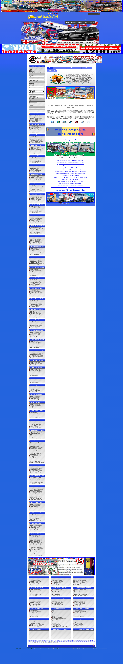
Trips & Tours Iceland (34, 445)
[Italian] (39, 641)
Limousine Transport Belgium (36, 211)
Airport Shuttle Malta (34, 388)
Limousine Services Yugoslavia (36, 141)
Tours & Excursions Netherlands (36, 241)
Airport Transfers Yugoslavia (36, 136)
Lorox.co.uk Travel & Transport (58, 619)
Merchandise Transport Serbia (36, 197)
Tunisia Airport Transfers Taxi (36, 492)
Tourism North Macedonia (35, 453)
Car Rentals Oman (34, 531)
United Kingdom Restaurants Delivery (59, 626)
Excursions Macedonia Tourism (36, 355)
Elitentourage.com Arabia (57, 620)
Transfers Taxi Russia (34, 126)
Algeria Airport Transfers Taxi (36, 491)
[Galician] (77, 640)
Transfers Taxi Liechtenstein (36, 460)
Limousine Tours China (78, 604)
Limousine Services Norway (35, 161)
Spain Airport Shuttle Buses (35, 313)
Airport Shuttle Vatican (34, 406)
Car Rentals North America (78, 584)
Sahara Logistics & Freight (35, 117)
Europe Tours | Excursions (35, 149)
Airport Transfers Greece (35, 536)
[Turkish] (45, 642)
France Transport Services (35, 421)
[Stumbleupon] (41, 635)
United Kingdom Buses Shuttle (36, 622)
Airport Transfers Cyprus (35, 369)
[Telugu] (42, 642)
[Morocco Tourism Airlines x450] (70, 98)
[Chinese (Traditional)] (57, 640)
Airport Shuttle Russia (34, 128)
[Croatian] (60, 640)
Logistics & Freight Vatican (35, 405)
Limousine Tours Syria (34, 518)
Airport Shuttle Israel (34, 506)
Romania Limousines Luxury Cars (37, 263)
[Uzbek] (51, 642)
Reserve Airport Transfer (57, 612)
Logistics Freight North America (79, 580)
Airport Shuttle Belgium (35, 208)
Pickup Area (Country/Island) (35, 72)
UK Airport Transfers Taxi (35, 535)
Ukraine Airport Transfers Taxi (36, 540)
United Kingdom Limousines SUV (37, 624)
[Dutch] (66, 640)
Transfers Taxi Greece (34, 290)
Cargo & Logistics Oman (35, 526)
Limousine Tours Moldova (35, 305)
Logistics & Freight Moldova (35, 302)
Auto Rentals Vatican (34, 407)
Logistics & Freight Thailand (35, 468)
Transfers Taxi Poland (34, 185)
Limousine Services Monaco (36, 399)
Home (67, 22)
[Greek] (83, 640)
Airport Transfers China (79, 600)
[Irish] (37, 641)
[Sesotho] (90, 641)
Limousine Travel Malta (35, 390)
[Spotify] (30, 637)
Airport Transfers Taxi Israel (35, 504)
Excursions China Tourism (79, 603)
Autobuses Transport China (79, 602)
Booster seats (32, 90)
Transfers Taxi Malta (34, 386)
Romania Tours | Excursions (36, 261)
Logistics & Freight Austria (35, 413)
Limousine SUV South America (80, 594)
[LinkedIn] (30, 635)
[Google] (36, 632)
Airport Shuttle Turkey (56, 603)
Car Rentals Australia (56, 582)
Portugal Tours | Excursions (35, 434)
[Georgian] (79, 640)
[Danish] (64, 640)
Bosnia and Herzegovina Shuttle (36, 447)
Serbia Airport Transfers (35, 554)
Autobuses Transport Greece (36, 292)
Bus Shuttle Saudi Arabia (35, 481)
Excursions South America (79, 591)
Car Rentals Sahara (34, 121)
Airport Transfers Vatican (35, 404)
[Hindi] (29, 641)
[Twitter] (33, 632)
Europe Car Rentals (34, 151)
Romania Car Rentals (34, 262)
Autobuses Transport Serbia (35, 198)
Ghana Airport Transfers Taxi (36, 497)
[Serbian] (88, 641)
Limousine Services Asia (35, 583)
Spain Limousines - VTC (35, 314)
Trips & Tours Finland (34, 169)
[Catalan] (48, 640)
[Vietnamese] (53, 642)
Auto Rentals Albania (34, 347)
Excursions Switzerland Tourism (36, 231)
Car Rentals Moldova (34, 306)
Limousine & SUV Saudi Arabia (36, 482)
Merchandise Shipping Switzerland (37, 228)
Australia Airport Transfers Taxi (58, 579)
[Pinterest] (46, 632)
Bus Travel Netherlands (35, 240)
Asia (63, 67)
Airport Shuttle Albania (34, 343)
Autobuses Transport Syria (35, 517)
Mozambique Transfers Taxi (35, 498)
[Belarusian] (44, 640)
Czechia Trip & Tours (34, 336)
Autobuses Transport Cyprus (36, 371)
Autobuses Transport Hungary (36, 324)
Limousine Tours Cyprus (35, 374)
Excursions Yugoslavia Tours (36, 140)
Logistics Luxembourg (34, 249)
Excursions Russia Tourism (35, 129)
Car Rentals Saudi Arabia (35, 483)
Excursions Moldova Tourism (36, 304)
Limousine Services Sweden (36, 179)
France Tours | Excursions (35, 424)
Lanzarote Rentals (77, 648)
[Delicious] (33, 635)
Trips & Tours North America (79, 582)
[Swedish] (38, 642)
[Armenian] (37, 640)
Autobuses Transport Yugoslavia (36, 139)
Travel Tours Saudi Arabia (35, 479)
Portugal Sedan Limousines (35, 435)
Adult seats (31, 85)
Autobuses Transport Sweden (36, 177)
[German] (81, 640)
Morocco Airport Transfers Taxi (36, 489)
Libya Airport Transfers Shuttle (36, 493)
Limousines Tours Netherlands (36, 242)
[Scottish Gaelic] (86, 641)
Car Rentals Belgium (34, 212)
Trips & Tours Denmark (35, 220)
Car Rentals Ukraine (34, 275)
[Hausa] (87, 640)
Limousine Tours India (78, 624)
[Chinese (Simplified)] (53, 640)
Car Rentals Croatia (34, 364)
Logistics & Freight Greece (35, 291)
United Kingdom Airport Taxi (35, 620)
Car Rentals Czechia (34, 335)
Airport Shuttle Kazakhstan (35, 444)
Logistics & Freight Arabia (35, 601)
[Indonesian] (35, 641)
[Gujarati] (85, 640)
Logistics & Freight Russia (35, 127)
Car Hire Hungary (33, 327)
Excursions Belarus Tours (35, 442)
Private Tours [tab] (32, 71)
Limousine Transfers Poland (35, 190)
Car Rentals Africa (33, 595)
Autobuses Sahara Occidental (36, 118)
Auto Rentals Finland (34, 171)
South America (52, 70)
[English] (29, 640)
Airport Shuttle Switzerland (35, 229)
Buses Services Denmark (35, 219)
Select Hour (31, 75)
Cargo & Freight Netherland (35, 239)
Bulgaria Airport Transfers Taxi (36, 539)
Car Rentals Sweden (34, 181)
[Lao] (49, 641)
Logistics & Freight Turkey (57, 601)
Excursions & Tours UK (35, 623)
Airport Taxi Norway (34, 157)
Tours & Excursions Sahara (35, 119)
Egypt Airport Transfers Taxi (35, 495)
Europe (78, 67)
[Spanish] (31, 642)
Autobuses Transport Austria (36, 414)
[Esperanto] (68, 640)
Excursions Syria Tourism (35, 520)
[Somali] (29, 642)
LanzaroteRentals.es (56, 623)
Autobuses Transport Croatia (36, 363)
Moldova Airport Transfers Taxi (36, 548)
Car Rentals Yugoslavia (35, 142)
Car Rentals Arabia (34, 605)
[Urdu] (49, 642)
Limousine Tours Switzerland (36, 233)
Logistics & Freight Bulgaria (35, 281)
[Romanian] (80, 641)
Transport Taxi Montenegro (35, 455)
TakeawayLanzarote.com (69, 648)
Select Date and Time (33, 97)
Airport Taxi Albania (34, 341)
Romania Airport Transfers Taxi (36, 258)
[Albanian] (33, 640)
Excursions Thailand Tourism (36, 472)
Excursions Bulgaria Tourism (36, 283)
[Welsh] (55, 642)
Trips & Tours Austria (34, 416)
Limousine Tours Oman (35, 529)
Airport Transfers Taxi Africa (35, 589)
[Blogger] (36, 635)
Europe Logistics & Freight (35, 153)
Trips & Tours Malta (34, 389)
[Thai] (44, 642)
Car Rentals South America (79, 593)
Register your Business (57, 617)
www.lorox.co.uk (35, 648)
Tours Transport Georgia (35, 459)
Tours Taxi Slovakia (34, 449)
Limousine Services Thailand (36, 470)
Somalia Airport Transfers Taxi (36, 499)
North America (87, 67)
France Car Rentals (34, 426)
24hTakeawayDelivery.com (57, 624)
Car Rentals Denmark (34, 222)
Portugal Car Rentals (34, 437)
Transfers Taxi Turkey (56, 600)
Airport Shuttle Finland (34, 168)
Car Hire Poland (33, 191)
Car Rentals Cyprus (34, 375)
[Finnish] (74, 640)
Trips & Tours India (78, 626)
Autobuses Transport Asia (35, 581)
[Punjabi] (78, 641)
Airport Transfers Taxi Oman (36, 525)
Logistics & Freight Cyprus (35, 370)
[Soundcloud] (41, 632)
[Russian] (82, 641)
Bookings (73, 22)
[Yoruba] (58, 642)
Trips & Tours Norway (34, 160)
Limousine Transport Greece (36, 295)
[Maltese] (57, 641)
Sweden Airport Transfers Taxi (36, 542)
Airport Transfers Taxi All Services (37, 462)
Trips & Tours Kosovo (34, 456)
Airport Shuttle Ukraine (34, 271)
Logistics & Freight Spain (35, 317)
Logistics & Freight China (79, 601)
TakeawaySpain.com (56, 625)
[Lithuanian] (52, 641)
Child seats (31, 95)
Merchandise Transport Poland (36, 186)
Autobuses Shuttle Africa (35, 591)
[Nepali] (65, 641)
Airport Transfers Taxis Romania (101, 648)
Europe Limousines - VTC (35, 150)
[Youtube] (38, 632)
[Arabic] (35, 640)
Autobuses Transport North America (80, 581)
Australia (70, 67)
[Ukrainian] (47, 642)
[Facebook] (30, 632)
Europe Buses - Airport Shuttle (36, 148)
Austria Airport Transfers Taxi (36, 543)
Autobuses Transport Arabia (35, 602)
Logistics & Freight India (79, 622)
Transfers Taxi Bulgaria (35, 279)
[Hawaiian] (89, 640)
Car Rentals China (78, 605)
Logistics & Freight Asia (35, 580)
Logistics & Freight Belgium (36, 207)
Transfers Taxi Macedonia (35, 352)
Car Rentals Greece (34, 296)
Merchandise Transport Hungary (36, 322)
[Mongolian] (63, 641)
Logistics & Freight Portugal (35, 438)
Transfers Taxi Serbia (34, 196)
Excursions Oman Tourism (35, 528)
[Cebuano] (50, 640)
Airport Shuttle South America (80, 589)
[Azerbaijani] (39, 640)
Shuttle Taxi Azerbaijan (34, 457)
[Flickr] (33, 637)
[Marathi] (61, 641)
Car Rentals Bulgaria (34, 285)
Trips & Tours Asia (34, 582)
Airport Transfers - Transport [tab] (36, 68)
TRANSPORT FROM (33, 80)
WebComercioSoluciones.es (43, 648)
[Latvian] (50, 641)
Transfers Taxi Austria (34, 412)
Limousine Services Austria (35, 417)
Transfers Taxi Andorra (34, 379)
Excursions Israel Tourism (35, 507)
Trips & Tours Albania (34, 345)
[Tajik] (40, 642)
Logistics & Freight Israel (35, 505)
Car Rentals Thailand (34, 471)
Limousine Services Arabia (35, 604)
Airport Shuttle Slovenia (35, 454)
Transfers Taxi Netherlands (35, 238)
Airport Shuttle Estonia (34, 450)
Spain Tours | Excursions (35, 312)
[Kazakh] (42, 641)
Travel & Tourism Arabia (35, 603)
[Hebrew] (92, 640)
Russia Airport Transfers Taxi (36, 538)
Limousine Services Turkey (57, 604)
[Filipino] (72, 640)
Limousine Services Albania (35, 346)
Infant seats (31, 92)
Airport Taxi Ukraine (34, 269)
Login (85, 22)
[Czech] (62, 640)
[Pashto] (70, 641)
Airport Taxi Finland (34, 167)
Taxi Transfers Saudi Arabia (35, 477)
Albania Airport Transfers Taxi (36, 553)
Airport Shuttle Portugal (35, 433)
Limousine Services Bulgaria (36, 284)
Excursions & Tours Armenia (36, 452)
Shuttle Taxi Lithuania (34, 446)
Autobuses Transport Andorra (36, 381)
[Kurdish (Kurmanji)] (47, 641)
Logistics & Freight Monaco (35, 397)
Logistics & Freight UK (34, 626)
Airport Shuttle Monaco (34, 398)
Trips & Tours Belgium (34, 210)
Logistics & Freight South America (81, 595)
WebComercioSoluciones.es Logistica (60, 622)
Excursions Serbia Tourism (35, 199)
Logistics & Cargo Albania (35, 342)
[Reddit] (38, 635)
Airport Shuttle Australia (57, 580)
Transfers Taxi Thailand (35, 467)
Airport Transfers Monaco (35, 396)
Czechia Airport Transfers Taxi (36, 551)
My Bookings (54, 613)
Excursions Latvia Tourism (35, 448)
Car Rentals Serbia (34, 202)
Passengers (31, 105)
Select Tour (31, 84)
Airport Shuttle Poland (34, 188)
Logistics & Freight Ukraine (35, 270)
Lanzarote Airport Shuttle (35, 461)
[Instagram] (44, 632)
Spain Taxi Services (34, 311)
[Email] (44, 635)
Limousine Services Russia (35, 131)
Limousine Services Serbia (35, 200)
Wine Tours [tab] (32, 70)
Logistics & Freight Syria (35, 515)
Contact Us (91, 22)
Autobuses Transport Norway (36, 158)
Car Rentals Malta (33, 391)
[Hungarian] (31, 641)
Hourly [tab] (31, 69)
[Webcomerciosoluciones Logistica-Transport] (65, 62)
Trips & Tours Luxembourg (35, 252)
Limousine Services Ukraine (35, 274)
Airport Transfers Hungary (35, 321)
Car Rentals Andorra (34, 382)
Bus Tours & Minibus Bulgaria (36, 282)
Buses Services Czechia (35, 334)
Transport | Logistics (84, 648)
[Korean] (44, 641)
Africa (50, 67)
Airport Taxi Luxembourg (35, 248)
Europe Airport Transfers (35, 147)
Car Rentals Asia (33, 584)
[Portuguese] (76, 641)
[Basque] (41, 640)
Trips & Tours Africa (34, 593)
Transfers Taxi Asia (34, 579)
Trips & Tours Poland (34, 189)
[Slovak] (92, 641)
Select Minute (32, 78)
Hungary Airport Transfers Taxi (36, 550)
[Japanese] (40, 641)
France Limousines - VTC (35, 425)
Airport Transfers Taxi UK (92, 648)
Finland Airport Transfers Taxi (36, 544)
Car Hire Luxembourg (34, 254)
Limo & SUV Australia (56, 583)
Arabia (57, 67)
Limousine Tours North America (79, 583)
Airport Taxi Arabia (34, 600)
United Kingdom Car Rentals (36, 625)
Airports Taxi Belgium (34, 206)
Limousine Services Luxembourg (36, 253)
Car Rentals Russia (34, 132)
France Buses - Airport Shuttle (36, 423)
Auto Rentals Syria (34, 519)
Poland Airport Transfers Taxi (36, 547)
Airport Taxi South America (79, 590)
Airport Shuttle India (78, 623)
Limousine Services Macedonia (36, 356)
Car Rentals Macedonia (35, 357)
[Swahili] (35, 642)
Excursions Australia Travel (57, 581)
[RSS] (46, 635)
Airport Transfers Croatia (35, 362)
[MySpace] (36, 637)
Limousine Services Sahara (35, 120)
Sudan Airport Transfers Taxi (36, 496)
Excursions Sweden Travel (35, 178)
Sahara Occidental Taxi (35, 490)
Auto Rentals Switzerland (35, 232)
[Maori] (59, 641)
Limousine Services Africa (35, 594)
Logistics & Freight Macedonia (36, 353)
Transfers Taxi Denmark (35, 217)
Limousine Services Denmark (36, 221)
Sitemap (53, 616)
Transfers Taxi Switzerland (35, 227)
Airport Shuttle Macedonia (35, 354)
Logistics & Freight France (35, 427)
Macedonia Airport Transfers (36, 555)
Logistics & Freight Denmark (36, 218)
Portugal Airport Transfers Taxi (36, 432)
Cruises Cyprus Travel (34, 373)
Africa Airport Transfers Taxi (35, 488)
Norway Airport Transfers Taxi (36, 541)
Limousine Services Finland (35, 170)
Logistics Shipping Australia (57, 584)
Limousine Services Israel (35, 508)
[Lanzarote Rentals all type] (87, 62)
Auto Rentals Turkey (56, 605)
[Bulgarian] (46, 640)
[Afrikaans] (31, 640)
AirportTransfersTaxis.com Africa (59, 618)
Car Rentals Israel (33, 510)
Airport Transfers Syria (34, 514)
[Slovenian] (94, 641)
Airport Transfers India (78, 620)
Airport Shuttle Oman (34, 527)
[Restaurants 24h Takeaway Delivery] (43, 62)
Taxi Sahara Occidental (35, 115)
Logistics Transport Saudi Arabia (36, 478)
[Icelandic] (33, 641)
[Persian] (72, 641)
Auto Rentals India (78, 625)
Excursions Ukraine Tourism (36, 272)
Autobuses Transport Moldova (36, 303)
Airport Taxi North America (79, 579)
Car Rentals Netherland (35, 243)
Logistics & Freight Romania (36, 264)
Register (80, 22)
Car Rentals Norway (34, 162)
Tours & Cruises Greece (35, 293)
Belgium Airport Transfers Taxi (36, 549)
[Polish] (74, 641)
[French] (75, 640)
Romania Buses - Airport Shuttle (36, 260)
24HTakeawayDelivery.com (52, 648)
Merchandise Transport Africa (36, 590)
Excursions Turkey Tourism (57, 602)
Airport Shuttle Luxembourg (35, 250)
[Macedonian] (54, 641)
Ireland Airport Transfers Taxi (36, 546)
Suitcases (31, 87)
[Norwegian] (68, 641)
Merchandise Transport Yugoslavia (37, 138)
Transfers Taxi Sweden (34, 176)
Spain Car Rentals (33, 315)
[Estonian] (70, 640)
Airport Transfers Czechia (35, 332)
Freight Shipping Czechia (35, 333)
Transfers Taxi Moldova (35, 300)
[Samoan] (84, 641)
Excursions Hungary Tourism (36, 325)
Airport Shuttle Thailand (35, 469)
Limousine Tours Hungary (35, 326)
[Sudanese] (33, 642)
